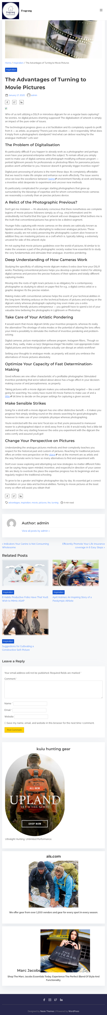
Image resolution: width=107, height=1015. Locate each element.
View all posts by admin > (36, 530)
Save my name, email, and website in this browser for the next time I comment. (50, 723)
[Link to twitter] (55, 1000)
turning (55, 502)
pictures (43, 502)
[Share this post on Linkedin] (21, 102)
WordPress (73, 1011)
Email (8, 710)
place (52, 454)
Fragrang (26, 10)
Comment (10, 678)
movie (35, 502)
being (51, 178)
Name (8, 703)
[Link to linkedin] (61, 1000)
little (7, 396)
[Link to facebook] (44, 1000)
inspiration (26, 502)
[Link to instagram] (50, 1000)
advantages (14, 502)
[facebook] (7, 102)
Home (8, 63)
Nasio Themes (47, 1011)
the (49, 502)
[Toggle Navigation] (101, 10)
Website (9, 716)
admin (34, 95)
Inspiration (18, 63)
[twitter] (14, 102)
